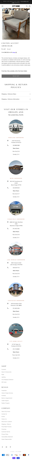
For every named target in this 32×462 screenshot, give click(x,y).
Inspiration (4, 390)
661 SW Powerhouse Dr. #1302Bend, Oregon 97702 (16, 183)
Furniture (4, 369)
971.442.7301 (16, 228)
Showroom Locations (7, 421)
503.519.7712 (16, 267)
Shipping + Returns (6, 424)
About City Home (6, 411)
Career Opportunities (7, 439)
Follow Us (4, 419)
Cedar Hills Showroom (16, 219)
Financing (4, 429)
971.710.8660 (16, 349)
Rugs (3, 374)
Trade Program (5, 400)
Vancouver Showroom (16, 300)
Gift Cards (4, 382)
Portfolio (4, 395)
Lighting (4, 377)
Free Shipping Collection (7, 379)
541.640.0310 (16, 188)
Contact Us (4, 414)
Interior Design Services (7, 393)
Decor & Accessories (6, 372)
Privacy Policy (5, 434)
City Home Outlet (16, 341)
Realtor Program (6, 403)
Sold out (16, 76)
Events (3, 416)
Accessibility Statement (7, 436)
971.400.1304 (16, 308)
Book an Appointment (7, 398)
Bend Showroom (16, 178)
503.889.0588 (16, 145)
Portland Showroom (16, 137)
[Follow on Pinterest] (10, 447)
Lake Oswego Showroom (16, 259)
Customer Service (6, 431)
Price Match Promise (6, 426)
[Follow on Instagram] (6, 447)
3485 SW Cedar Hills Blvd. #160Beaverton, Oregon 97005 (16, 223)
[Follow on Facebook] (2, 447)
